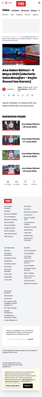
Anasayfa (5, 37)
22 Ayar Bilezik (29, 253)
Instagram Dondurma (8, 254)
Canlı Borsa (28, 215)
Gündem (15, 10)
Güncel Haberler (10, 217)
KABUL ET (27, 386)
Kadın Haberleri (9, 231)
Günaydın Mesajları (7, 270)
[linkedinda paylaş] (18, 95)
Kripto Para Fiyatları (31, 212)
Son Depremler (9, 248)
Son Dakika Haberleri (8, 207)
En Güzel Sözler (29, 281)
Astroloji (7, 251)
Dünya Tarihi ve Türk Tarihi (29, 277)
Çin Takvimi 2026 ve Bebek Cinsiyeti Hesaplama (10, 303)
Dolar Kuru (27, 206)
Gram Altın (8, 274)
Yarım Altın (8, 280)
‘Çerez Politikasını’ (27, 380)
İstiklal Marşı (28, 230)
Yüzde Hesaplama (10, 320)
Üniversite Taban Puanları (30, 269)
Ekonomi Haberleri (10, 214)
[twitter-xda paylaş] (9, 95)
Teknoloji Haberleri (10, 234)
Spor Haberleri (9, 222)
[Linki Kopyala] (32, 95)
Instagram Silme (10, 258)
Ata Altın (27, 248)
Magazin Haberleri (10, 220)
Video (6, 10)
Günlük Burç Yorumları (28, 239)
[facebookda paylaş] (4, 95)
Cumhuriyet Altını (30, 251)
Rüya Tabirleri (29, 273)
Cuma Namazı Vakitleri (29, 223)
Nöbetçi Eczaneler (30, 227)
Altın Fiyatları (8, 236)
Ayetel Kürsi (8, 261)
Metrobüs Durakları (30, 283)
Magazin (19, 15)
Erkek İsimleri (8, 296)
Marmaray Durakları (8, 292)
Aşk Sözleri (8, 267)
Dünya (34, 10)
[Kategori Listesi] (39, 3)
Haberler (7, 211)
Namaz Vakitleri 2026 (29, 219)
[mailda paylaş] (27, 95)
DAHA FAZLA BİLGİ (12, 386)
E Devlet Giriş (28, 236)
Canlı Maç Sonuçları (27, 257)
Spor (12, 15)
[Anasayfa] (8, 201)
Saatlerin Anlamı (10, 264)
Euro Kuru (27, 209)
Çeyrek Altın (8, 277)
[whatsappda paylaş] (23, 95)
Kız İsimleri (7, 299)
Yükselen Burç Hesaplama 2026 (10, 316)
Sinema (28, 15)
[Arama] (3, 3)
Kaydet (30, 339)
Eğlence (35, 15)
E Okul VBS (27, 233)
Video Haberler (29, 266)
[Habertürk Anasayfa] (21, 3)
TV (18, 37)
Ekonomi (25, 10)
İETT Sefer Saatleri (10, 308)
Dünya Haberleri (9, 225)
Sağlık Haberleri (9, 228)
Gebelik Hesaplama (8, 312)
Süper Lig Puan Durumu (29, 262)
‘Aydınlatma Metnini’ (12, 381)
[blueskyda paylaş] (13, 95)
